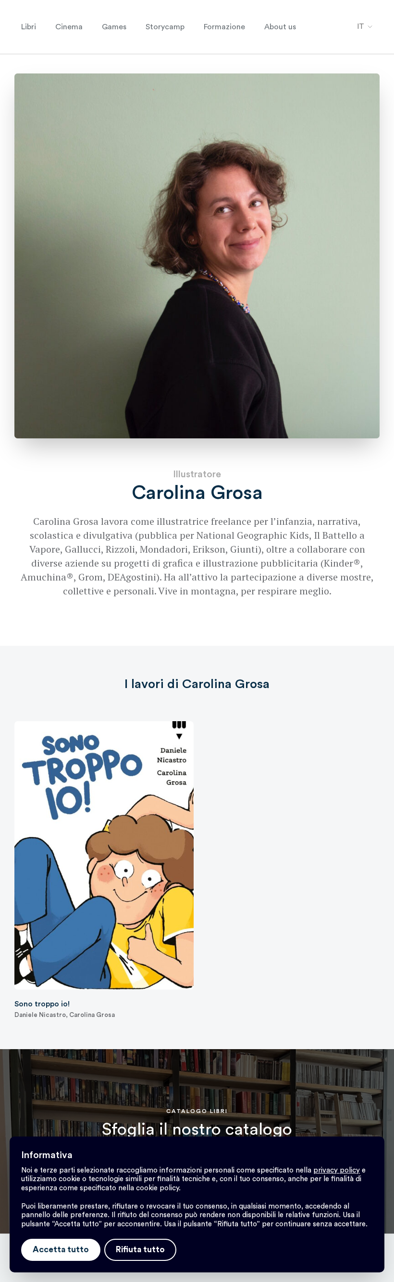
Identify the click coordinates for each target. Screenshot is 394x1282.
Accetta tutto (61, 1250)
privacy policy (336, 1170)
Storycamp (165, 27)
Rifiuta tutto (140, 1250)
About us (280, 27)
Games (114, 27)
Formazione (224, 27)
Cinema (69, 27)
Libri (28, 27)
